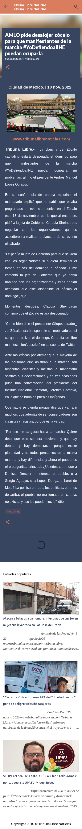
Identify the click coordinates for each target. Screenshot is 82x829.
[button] (7, 67)
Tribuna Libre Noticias (29, 5)
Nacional (13, 511)
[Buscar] (76, 7)
